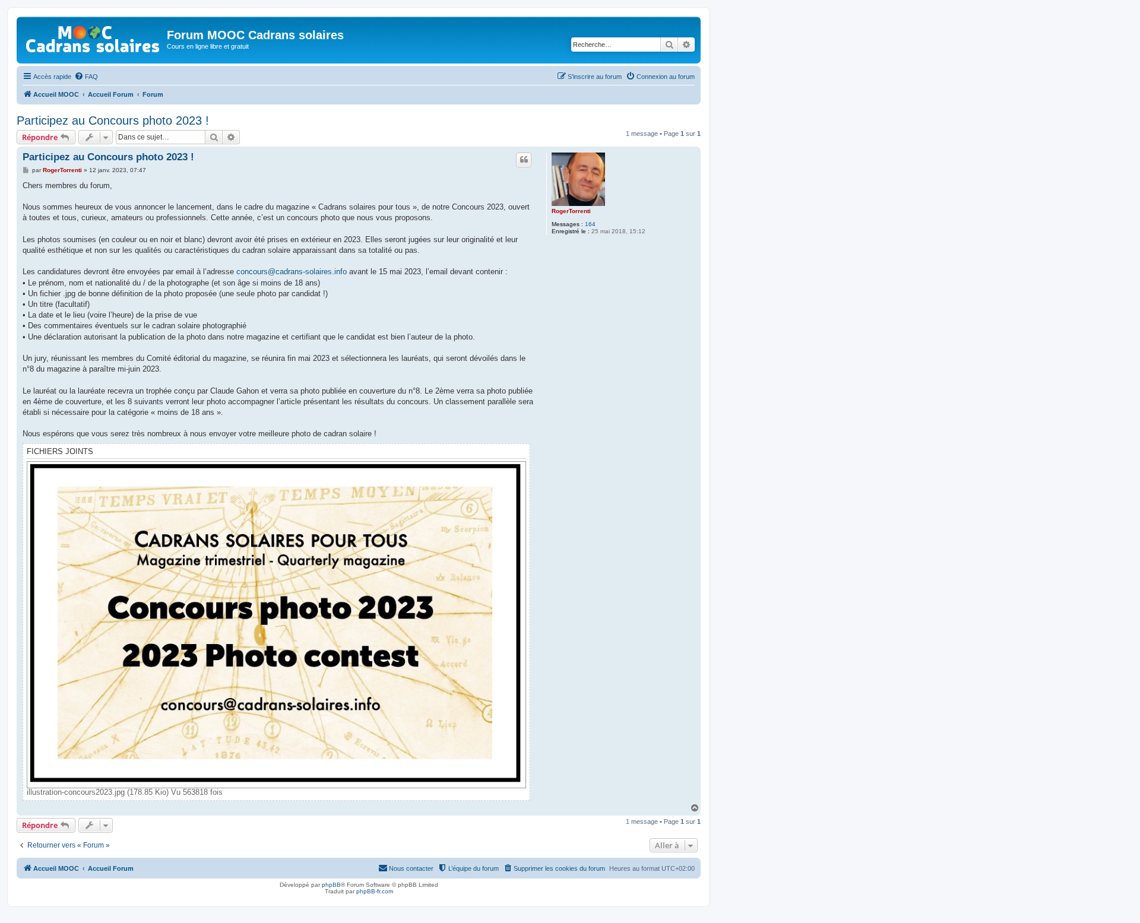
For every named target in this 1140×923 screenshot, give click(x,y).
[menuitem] (86, 76)
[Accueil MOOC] (93, 36)
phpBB (331, 884)
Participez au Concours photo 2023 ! (113, 120)
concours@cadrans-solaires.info (291, 271)
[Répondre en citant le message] (523, 160)
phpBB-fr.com (374, 891)
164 (590, 224)
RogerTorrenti (571, 211)
